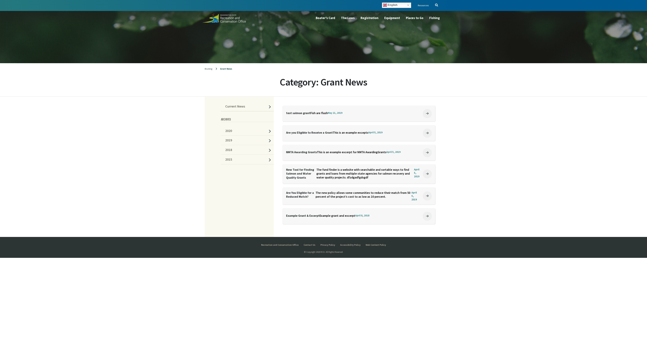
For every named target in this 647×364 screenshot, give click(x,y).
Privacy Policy (327, 244)
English (392, 5)
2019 (228, 140)
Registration (369, 18)
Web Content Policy (376, 244)
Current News (235, 106)
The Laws (348, 18)
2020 (228, 131)
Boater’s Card (325, 18)
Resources (423, 5)
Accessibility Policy (350, 244)
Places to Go (414, 18)
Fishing (434, 18)
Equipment (392, 18)
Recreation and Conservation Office (280, 244)
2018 (228, 150)
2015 (228, 159)
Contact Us (309, 244)
